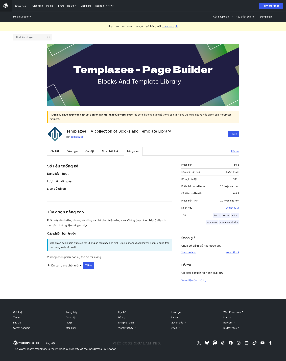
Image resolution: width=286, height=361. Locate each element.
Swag (175, 327)
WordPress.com (233, 312)
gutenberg (212, 222)
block (217, 215)
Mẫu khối (71, 327)
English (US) (232, 207)
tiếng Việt (50, 343)
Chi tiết (54, 151)
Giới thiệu (18, 312)
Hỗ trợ (235, 151)
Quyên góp (178, 322)
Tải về (233, 134)
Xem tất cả (232, 252)
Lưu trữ (17, 322)
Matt (227, 317)
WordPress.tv (127, 327)
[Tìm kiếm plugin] (48, 37)
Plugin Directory (22, 16)
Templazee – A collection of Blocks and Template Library (118, 131)
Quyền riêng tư (21, 327)
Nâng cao (133, 151)
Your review (188, 252)
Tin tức (17, 317)
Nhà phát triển (110, 151)
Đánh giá (72, 151)
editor (235, 215)
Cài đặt (89, 151)
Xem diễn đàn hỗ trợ (193, 280)
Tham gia (176, 312)
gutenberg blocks (229, 222)
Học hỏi (122, 312)
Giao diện (71, 317)
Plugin (69, 322)
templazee (77, 136)
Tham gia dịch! (170, 26)
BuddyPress (231, 327)
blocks (225, 215)
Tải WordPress (271, 5)
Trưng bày (71, 312)
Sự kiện (175, 317)
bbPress (229, 322)
